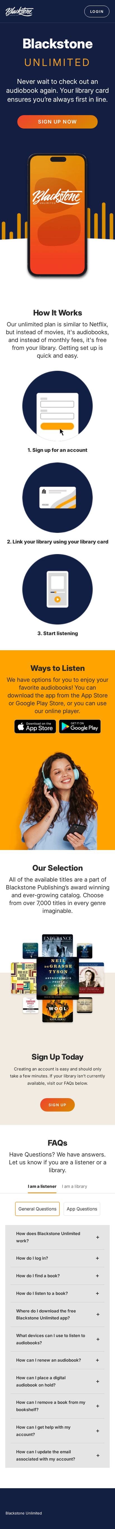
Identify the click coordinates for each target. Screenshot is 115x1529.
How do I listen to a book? (42, 1293)
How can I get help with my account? (43, 1430)
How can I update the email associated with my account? (45, 1455)
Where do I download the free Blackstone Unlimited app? (46, 1314)
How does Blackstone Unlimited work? (48, 1237)
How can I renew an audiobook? (48, 1360)
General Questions (37, 1209)
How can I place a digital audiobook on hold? (41, 1381)
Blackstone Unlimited (24, 1513)
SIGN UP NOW (57, 122)
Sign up (57, 1105)
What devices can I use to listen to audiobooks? (50, 1339)
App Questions (82, 1209)
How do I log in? (32, 1258)
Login (97, 11)
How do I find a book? (38, 1275)
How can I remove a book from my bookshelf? (50, 1406)
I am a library (74, 1186)
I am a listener (42, 1186)
